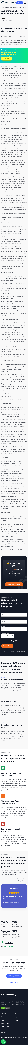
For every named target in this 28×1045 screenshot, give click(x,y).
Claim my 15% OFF (14, 976)
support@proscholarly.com (19, 1037)
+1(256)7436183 (6, 1037)
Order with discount (14, 584)
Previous (19, 880)
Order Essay (6, 58)
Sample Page (5, 1023)
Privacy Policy (5, 1026)
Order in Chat (14, 982)
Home (15, 1017)
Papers (3, 1017)
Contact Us (17, 1020)
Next (24, 880)
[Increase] (12, 636)
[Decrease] (2, 636)
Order (19, 3)
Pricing (3, 1020)
